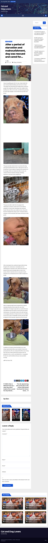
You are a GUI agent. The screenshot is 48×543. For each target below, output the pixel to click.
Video (7, 409)
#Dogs (15, 62)
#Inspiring (19, 62)
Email (3, 465)
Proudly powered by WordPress (7, 539)
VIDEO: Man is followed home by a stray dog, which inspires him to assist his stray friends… (9, 387)
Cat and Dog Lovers (11, 531)
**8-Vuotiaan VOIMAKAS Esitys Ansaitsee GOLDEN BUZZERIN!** (40, 60)
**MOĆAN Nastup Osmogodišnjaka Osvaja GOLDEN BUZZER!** (39, 46)
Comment (4, 433)
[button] (43, 15)
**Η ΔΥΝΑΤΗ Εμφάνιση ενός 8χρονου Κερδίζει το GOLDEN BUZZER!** (40, 33)
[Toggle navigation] (23, 15)
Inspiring (10, 41)
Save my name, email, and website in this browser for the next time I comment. (15, 480)
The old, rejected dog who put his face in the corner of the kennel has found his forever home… (22, 387)
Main (46, 540)
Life (4, 409)
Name (4, 459)
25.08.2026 (6, 507)
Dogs (7, 41)
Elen (8, 60)
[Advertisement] (16, 30)
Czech (28, 502)
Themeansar (3, 540)
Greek (5, 502)
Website (4, 471)
